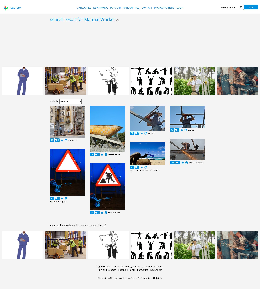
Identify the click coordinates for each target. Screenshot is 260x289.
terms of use (148, 266)
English (101, 269)
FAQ (137, 8)
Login (180, 8)
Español (122, 269)
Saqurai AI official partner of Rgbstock (146, 278)
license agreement (131, 266)
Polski (132, 269)
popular (115, 8)
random (128, 8)
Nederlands (156, 269)
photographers (164, 8)
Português (142, 269)
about (159, 266)
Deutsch (112, 269)
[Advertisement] (130, 44)
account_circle (66, 140)
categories (84, 8)
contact (147, 8)
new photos (100, 8)
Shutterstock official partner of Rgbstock (114, 278)
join (251, 7)
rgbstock (15, 8)
